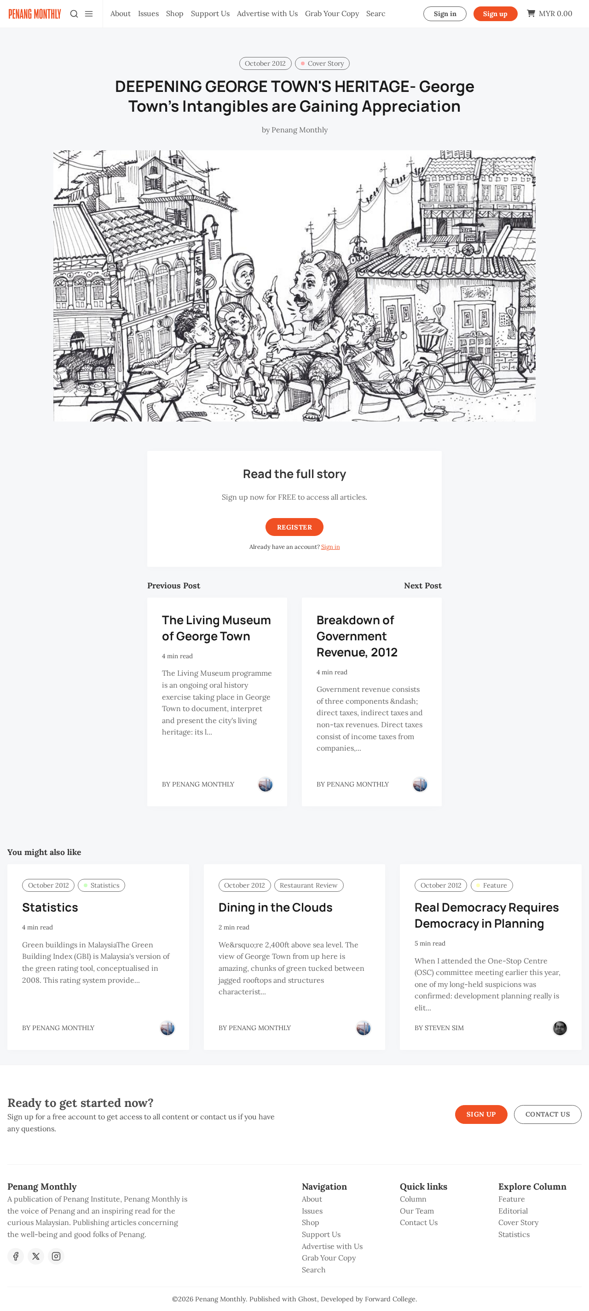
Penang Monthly (220, 1299)
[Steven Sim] (560, 1028)
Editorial (513, 1210)
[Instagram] (56, 1256)
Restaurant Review (309, 885)
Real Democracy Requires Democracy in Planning (487, 915)
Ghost (307, 1299)
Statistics (105, 885)
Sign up (495, 14)
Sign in (445, 14)
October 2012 (265, 63)
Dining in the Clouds (276, 907)
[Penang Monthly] (265, 785)
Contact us (547, 1114)
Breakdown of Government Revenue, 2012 (357, 636)
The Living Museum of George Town (216, 628)
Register (294, 527)
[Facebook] (15, 1256)
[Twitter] (36, 1256)
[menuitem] (120, 14)
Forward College (390, 1299)
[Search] (74, 13)
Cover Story (326, 63)
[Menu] (88, 13)
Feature (495, 885)
